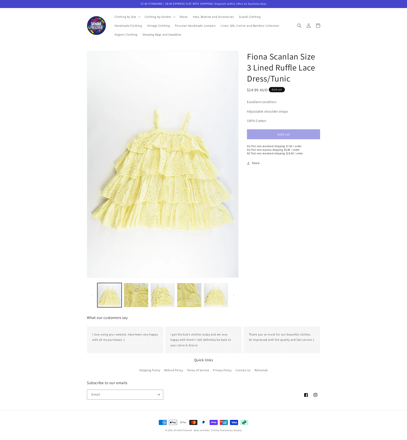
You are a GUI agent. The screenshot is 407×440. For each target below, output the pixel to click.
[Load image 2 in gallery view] (136, 295)
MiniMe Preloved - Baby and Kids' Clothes (196, 430)
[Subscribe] (158, 395)
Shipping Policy (149, 370)
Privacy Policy (222, 370)
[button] (127, 16)
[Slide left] (91, 295)
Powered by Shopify (231, 430)
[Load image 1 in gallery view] (109, 295)
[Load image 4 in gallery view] (189, 295)
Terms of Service (198, 370)
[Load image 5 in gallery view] (216, 295)
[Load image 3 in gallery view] (163, 295)
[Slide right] (233, 295)
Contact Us (243, 370)
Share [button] (256, 163)
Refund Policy (173, 370)
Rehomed (261, 370)
